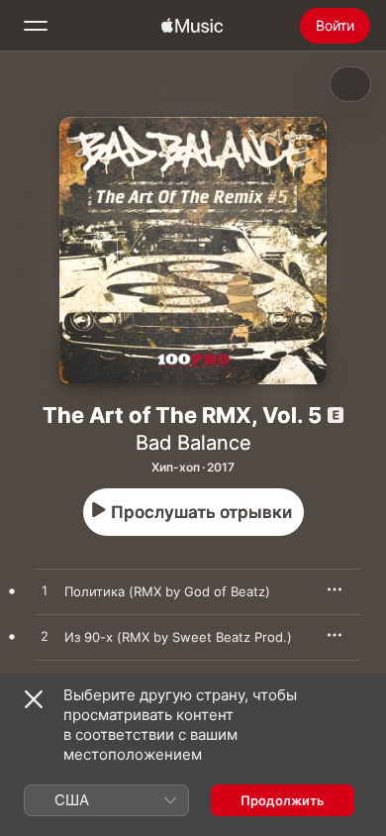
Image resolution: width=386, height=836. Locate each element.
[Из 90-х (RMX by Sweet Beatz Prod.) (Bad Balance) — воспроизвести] (44, 637)
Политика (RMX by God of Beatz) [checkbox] (167, 591)
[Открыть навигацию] (35, 26)
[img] (192, 26)
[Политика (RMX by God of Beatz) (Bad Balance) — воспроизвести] (44, 591)
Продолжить (283, 800)
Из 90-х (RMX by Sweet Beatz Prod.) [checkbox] (178, 637)
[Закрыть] (34, 699)
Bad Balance (193, 443)
